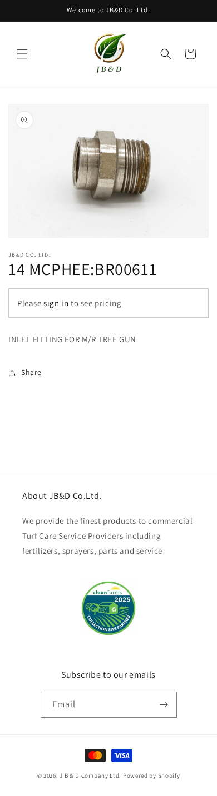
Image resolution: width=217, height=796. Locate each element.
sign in (55, 303)
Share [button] (31, 372)
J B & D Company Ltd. (90, 775)
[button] (22, 54)
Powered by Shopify (151, 775)
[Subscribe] (164, 705)
